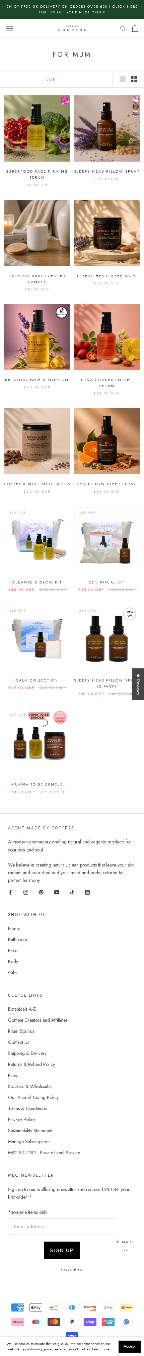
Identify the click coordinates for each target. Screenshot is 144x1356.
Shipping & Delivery (27, 1053)
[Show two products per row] (134, 79)
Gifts (12, 972)
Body (13, 961)
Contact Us (18, 1042)
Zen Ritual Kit (107, 582)
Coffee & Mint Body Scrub (37, 483)
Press (13, 1075)
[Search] (123, 28)
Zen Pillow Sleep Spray (106, 483)
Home (14, 928)
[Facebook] (10, 892)
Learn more (100, 1349)
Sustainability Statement (30, 1130)
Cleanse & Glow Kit (37, 582)
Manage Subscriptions (29, 1141)
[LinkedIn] (87, 892)
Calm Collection (37, 680)
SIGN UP (62, 1250)
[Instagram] (25, 892)
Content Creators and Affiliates (37, 1020)
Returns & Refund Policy (31, 1064)
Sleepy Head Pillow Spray (107, 171)
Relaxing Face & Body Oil (37, 379)
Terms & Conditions (27, 1108)
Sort (53, 79)
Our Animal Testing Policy (33, 1097)
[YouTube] (56, 892)
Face (12, 950)
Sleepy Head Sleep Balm (106, 275)
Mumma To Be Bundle (37, 784)
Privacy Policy (21, 1119)
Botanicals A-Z (22, 1009)
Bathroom (17, 939)
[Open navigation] (9, 28)
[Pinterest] (41, 892)
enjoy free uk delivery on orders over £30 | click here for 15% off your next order (72, 9)
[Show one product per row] (123, 79)
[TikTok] (72, 892)
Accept (130, 1346)
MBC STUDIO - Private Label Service (44, 1152)
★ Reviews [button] (138, 684)
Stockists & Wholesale (29, 1086)
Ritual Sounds (21, 1031)
